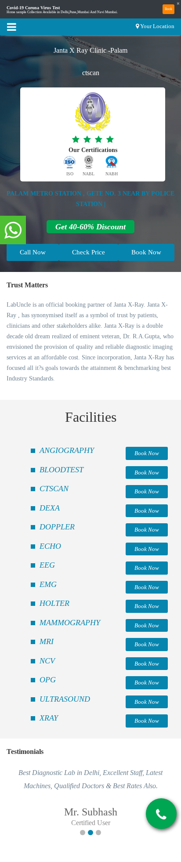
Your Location (157, 26)
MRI (47, 641)
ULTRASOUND (65, 699)
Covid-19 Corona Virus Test (33, 8)
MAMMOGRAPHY (70, 622)
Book (168, 9)
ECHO (50, 546)
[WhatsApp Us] (13, 231)
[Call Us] (161, 814)
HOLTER (54, 603)
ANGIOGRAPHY (67, 450)
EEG (47, 565)
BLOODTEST (61, 469)
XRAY (49, 718)
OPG (48, 679)
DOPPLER (57, 526)
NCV (47, 660)
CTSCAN (54, 488)
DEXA (50, 507)
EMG (48, 584)
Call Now (33, 252)
